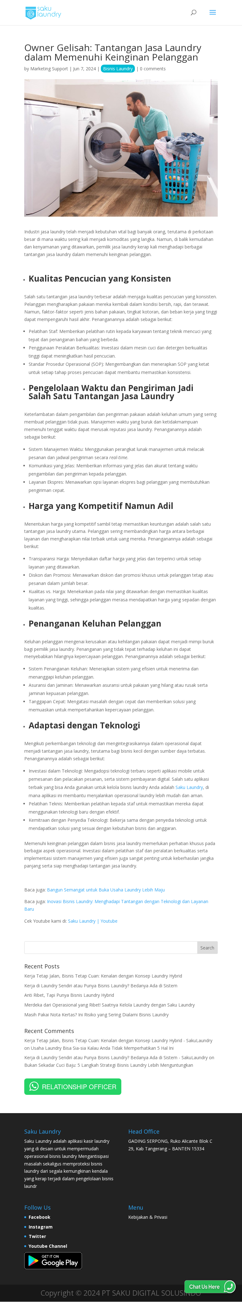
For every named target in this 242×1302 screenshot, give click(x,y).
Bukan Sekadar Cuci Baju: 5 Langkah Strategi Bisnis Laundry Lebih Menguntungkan (108, 1065)
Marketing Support (49, 69)
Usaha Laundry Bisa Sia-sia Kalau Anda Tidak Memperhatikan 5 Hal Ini (102, 1048)
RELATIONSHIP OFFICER (79, 1086)
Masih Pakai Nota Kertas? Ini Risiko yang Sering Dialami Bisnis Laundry (96, 1015)
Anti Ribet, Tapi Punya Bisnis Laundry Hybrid (69, 995)
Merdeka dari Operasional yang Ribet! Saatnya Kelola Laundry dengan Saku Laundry (109, 1005)
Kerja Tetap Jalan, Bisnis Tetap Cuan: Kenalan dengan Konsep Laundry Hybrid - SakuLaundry (118, 1040)
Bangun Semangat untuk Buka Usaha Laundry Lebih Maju (106, 890)
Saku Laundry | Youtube (93, 921)
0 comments (153, 69)
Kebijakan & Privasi (147, 1217)
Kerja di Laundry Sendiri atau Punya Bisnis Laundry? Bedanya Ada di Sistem (100, 986)
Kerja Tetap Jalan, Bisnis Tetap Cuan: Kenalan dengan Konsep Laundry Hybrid (103, 976)
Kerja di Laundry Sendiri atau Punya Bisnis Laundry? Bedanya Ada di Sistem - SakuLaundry (116, 1057)
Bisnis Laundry (118, 69)
